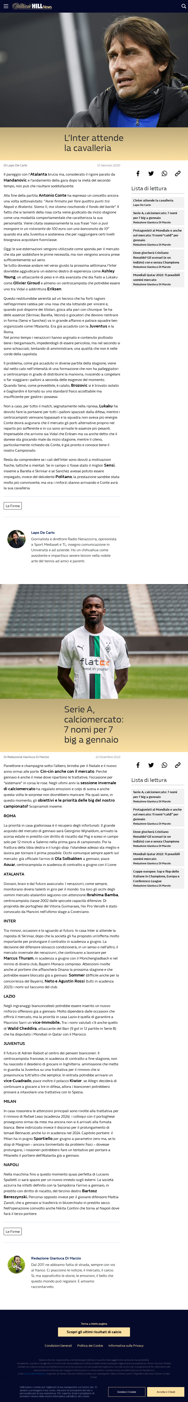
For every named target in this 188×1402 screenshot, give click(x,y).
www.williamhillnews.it (35, 1373)
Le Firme (13, 506)
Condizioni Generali (58, 1346)
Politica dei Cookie (90, 1346)
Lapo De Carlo (43, 532)
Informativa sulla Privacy (126, 1346)
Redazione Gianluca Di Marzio (56, 1258)
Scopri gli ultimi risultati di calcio (94, 1332)
